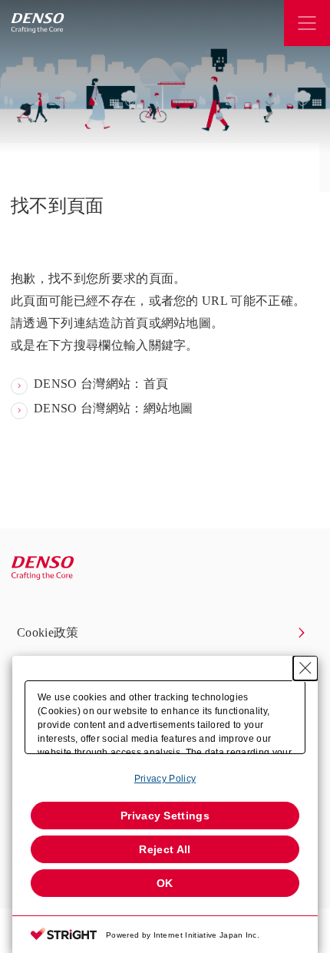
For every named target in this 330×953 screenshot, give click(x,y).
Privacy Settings (165, 815)
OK (165, 883)
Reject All (164, 849)
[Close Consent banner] (305, 668)
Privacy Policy (165, 778)
